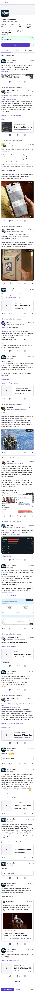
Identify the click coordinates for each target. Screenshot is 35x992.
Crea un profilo (7, 989)
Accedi (18, 989)
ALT (31, 77)
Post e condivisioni (7, 55)
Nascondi (29, 75)
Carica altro (17, 981)
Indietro (6, 2)
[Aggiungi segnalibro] (25, 82)
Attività (6, 50)
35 (2, 26)
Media (17, 50)
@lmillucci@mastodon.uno (8, 21)
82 (11, 26)
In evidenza (28, 50)
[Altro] (32, 82)
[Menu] (32, 45)
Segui (15, 45)
